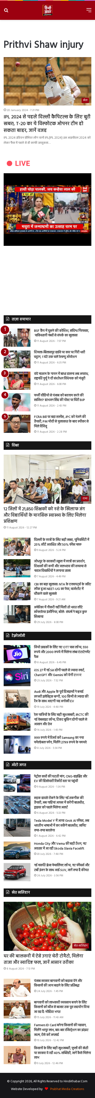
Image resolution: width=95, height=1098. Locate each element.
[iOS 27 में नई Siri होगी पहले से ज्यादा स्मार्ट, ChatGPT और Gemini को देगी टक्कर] (17, 677)
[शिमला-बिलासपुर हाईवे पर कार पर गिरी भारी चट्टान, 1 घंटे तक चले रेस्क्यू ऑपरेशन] (17, 359)
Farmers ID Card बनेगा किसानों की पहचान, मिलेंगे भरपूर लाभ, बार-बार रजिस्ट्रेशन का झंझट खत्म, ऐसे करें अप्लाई (61, 1030)
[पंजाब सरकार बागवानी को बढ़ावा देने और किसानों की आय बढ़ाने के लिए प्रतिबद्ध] (17, 988)
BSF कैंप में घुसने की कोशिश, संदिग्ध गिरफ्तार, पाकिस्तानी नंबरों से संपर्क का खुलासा (61, 333)
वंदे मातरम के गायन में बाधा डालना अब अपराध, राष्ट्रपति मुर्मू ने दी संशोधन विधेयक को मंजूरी (61, 376)
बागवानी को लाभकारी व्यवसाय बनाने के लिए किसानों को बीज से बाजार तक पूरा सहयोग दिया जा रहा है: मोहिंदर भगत (61, 1007)
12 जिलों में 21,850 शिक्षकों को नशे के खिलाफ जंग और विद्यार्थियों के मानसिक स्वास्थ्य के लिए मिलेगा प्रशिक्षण (45, 515)
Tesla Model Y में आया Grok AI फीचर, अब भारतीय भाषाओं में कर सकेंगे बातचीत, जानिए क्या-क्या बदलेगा (61, 825)
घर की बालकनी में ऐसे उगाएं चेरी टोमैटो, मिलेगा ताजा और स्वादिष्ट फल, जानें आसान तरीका (43, 959)
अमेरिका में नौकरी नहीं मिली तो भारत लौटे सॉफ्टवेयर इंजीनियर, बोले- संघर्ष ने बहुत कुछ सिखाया (60, 612)
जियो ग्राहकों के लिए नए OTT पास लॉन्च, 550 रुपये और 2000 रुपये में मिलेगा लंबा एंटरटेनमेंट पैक (62, 652)
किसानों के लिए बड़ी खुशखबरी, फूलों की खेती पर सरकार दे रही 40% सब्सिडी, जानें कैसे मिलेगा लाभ (62, 1052)
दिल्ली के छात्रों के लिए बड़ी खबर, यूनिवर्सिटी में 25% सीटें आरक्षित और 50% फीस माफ (61, 542)
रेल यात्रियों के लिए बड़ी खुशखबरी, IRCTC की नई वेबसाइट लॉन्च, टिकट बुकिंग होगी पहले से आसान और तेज (61, 719)
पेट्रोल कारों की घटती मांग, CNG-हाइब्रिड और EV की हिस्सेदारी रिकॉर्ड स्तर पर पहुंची (60, 779)
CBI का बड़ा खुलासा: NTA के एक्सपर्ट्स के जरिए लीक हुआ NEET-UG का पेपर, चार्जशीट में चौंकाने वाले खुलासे (62, 589)
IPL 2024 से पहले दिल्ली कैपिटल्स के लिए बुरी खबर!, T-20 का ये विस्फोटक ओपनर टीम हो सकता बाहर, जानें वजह (47, 124)
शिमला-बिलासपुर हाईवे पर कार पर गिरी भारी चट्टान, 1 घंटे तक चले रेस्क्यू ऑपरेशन (59, 355)
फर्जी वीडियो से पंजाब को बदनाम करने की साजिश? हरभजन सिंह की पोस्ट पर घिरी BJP (59, 398)
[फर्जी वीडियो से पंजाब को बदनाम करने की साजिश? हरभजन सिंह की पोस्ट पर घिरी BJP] (17, 402)
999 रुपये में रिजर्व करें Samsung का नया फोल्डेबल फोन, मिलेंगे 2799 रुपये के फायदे (60, 740)
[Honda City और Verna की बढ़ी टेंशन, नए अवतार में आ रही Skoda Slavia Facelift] (17, 851)
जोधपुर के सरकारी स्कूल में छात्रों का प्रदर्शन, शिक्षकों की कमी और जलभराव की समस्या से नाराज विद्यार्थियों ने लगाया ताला (60, 566)
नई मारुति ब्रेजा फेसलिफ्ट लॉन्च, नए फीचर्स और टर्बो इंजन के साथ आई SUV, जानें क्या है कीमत (61, 868)
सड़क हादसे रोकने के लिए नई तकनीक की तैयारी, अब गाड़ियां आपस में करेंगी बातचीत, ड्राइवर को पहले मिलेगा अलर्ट (59, 802)
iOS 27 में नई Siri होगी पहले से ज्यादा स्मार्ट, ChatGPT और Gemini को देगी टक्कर (59, 673)
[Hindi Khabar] (47, 10)
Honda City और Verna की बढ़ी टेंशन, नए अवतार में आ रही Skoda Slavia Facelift (60, 846)
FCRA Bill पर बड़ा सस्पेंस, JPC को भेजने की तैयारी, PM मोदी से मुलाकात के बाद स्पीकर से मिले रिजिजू (61, 421)
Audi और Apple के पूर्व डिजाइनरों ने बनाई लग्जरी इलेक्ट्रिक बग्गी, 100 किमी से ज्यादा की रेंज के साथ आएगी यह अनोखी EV (61, 696)
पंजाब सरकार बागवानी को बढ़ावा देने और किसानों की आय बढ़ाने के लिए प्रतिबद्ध (58, 983)
